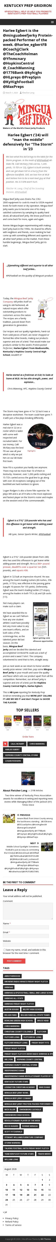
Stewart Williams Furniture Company (23, 1137)
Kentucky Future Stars (16, 1081)
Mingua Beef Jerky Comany (17, 1098)
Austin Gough (11, 1009)
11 (14, 1189)
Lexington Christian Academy (19, 1087)
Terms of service (13, 1225)
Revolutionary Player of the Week (22, 1120)
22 (42, 1194)
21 (35, 1194)
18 (14, 1194)
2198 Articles (37, 790)
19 (21, 1194)
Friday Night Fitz (40, 1042)
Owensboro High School (17, 1115)
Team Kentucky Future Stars (19, 1154)
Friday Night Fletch (14, 1048)
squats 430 (22, 570)
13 (28, 1189)
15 (42, 1189)
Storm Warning (12, 1143)
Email (6, 932)
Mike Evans (44, 1087)
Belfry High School (33, 1009)
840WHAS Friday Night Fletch (19, 1004)
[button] (52, 22)
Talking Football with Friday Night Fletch (26, 1148)
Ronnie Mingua (30, 1126)
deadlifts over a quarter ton (26, 566)
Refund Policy (11, 1221)
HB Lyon (8, 1059)
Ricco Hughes (11, 1126)
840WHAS (8, 987)
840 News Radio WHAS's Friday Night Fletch (26, 981)
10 (6, 1189)
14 (35, 1189)
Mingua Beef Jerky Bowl (16, 1093)
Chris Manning (37, 744)
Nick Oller (9, 1109)
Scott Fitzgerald (13, 1131)
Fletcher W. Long (32, 1037)
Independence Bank (14, 1070)
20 (28, 1194)
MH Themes (46, 1239)
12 (21, 1189)
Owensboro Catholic (30, 1109)
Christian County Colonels (18, 1031)
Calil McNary (17, 744)
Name (6, 923)
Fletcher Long (28, 92)
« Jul (5, 1212)
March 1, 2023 (12, 92)
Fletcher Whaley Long (15, 1042)
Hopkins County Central (29, 1059)
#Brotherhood (12, 976)
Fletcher (41, 1031)
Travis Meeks (44, 1154)
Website (7, 941)
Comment (8, 901)
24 (6, 1199)
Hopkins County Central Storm (21, 755)
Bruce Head (43, 1020)
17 (6, 1194)
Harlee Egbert (12, 749)
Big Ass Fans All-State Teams (35, 1015)
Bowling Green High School (18, 1020)
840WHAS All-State (13, 998)
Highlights (31, 451)
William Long (11, 1159)
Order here (28, 736)
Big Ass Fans (10, 1015)
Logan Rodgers (13, 761)
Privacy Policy (11, 1218)
